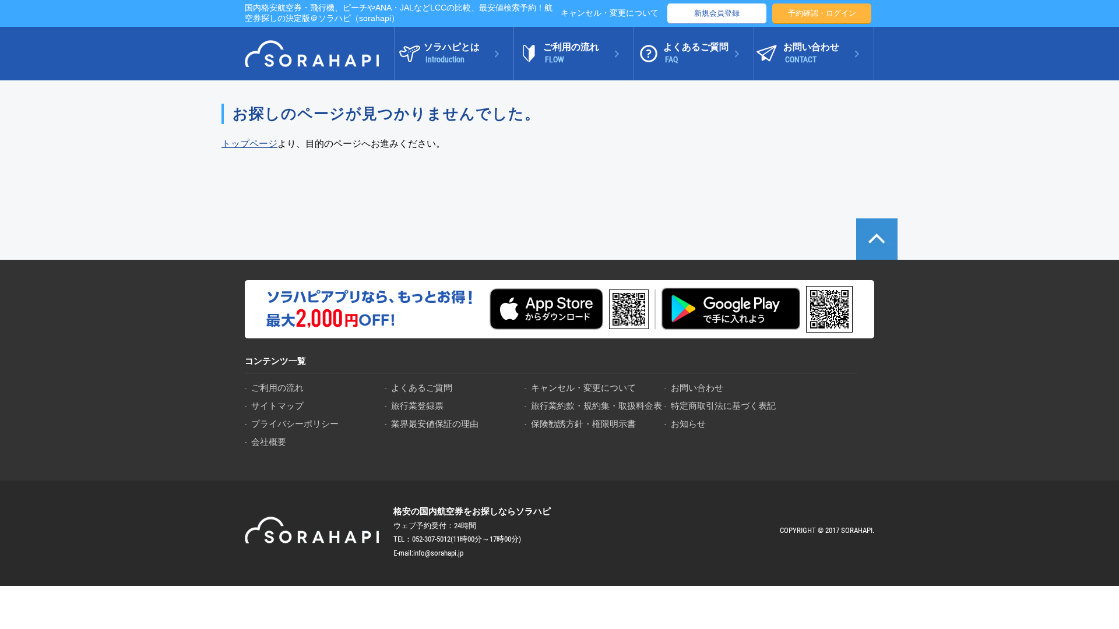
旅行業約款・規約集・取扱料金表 (596, 406)
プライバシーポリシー (295, 424)
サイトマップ (277, 406)
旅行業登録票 (417, 406)
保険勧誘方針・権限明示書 (583, 424)
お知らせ (688, 424)
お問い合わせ (697, 388)
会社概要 (268, 442)
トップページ (249, 144)
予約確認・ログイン (822, 13)
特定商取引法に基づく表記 (723, 406)
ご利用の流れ (277, 388)
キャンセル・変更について (610, 12)
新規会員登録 (717, 13)
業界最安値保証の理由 (434, 424)
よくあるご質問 (421, 388)
